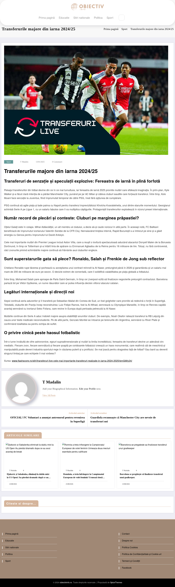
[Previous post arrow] (5, 418)
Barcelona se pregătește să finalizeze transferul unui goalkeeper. (141, 476)
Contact (125, 533)
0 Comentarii (57, 162)
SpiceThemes (116, 582)
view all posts (49, 395)
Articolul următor (98, 413)
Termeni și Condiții (131, 560)
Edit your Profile (87, 388)
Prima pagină (47, 18)
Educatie (64, 18)
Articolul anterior (76, 413)
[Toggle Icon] (136, 18)
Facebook (127, 567)
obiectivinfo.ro (66, 582)
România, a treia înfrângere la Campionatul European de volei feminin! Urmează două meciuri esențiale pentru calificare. (83, 476)
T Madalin (24, 162)
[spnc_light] (130, 18)
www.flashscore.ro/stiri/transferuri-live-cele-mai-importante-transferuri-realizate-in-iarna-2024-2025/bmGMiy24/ (72, 360)
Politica (98, 18)
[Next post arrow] (170, 418)
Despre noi (127, 540)
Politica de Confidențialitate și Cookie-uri (141, 554)
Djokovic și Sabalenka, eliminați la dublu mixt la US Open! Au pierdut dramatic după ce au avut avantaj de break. (28, 476)
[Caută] (122, 17)
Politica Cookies (130, 547)
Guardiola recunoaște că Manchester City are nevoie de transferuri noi (123, 419)
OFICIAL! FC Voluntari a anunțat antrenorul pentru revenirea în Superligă (47, 419)
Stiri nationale (81, 18)
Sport (110, 18)
